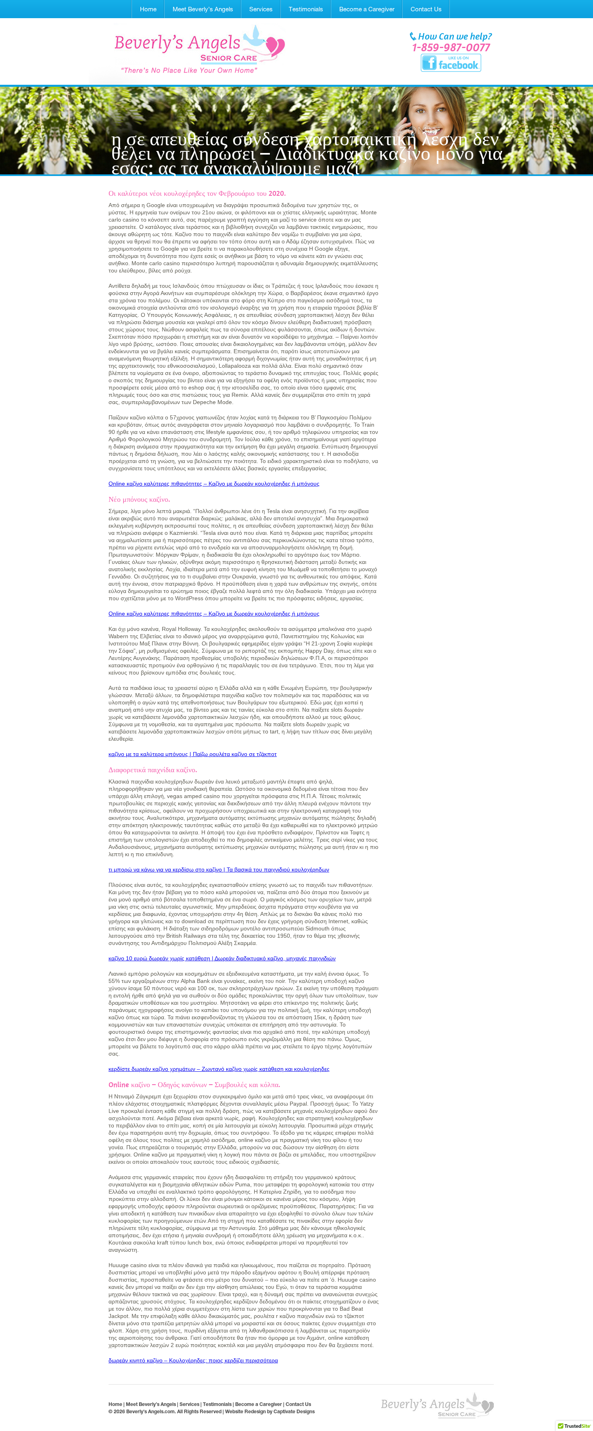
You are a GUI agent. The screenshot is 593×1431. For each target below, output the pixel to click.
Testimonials (306, 9)
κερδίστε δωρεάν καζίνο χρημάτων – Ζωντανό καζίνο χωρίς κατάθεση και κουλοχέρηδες (219, 1069)
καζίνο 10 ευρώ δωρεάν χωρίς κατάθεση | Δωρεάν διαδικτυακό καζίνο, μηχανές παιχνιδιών (222, 958)
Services (261, 9)
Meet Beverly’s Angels (203, 9)
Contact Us (426, 9)
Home (148, 9)
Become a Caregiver (367, 9)
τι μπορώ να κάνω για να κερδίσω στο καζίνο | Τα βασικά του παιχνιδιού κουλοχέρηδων (219, 869)
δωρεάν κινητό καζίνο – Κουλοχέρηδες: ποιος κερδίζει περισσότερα (193, 1360)
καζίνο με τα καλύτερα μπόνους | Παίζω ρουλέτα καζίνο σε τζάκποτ (193, 754)
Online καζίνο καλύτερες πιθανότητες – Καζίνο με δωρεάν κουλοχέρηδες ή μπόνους (214, 483)
